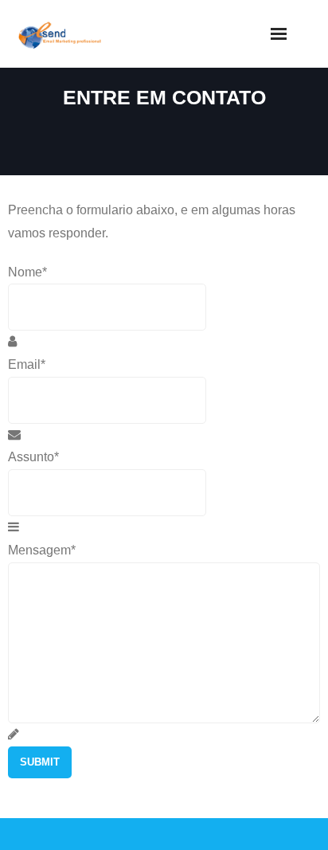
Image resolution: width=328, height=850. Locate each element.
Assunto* (33, 457)
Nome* (27, 272)
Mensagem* (42, 550)
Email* (26, 364)
